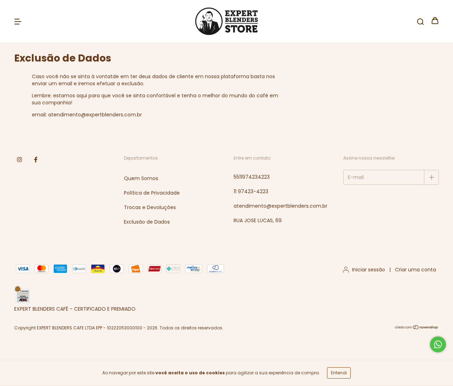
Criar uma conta (415, 269)
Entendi (339, 373)
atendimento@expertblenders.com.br (280, 205)
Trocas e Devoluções (150, 207)
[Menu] (17, 21)
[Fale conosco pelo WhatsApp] (438, 344)
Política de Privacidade (152, 192)
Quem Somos (141, 178)
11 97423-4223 (251, 191)
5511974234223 (252, 176)
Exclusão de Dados (147, 221)
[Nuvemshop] (417, 328)
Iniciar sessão (368, 269)
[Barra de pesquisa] (420, 21)
